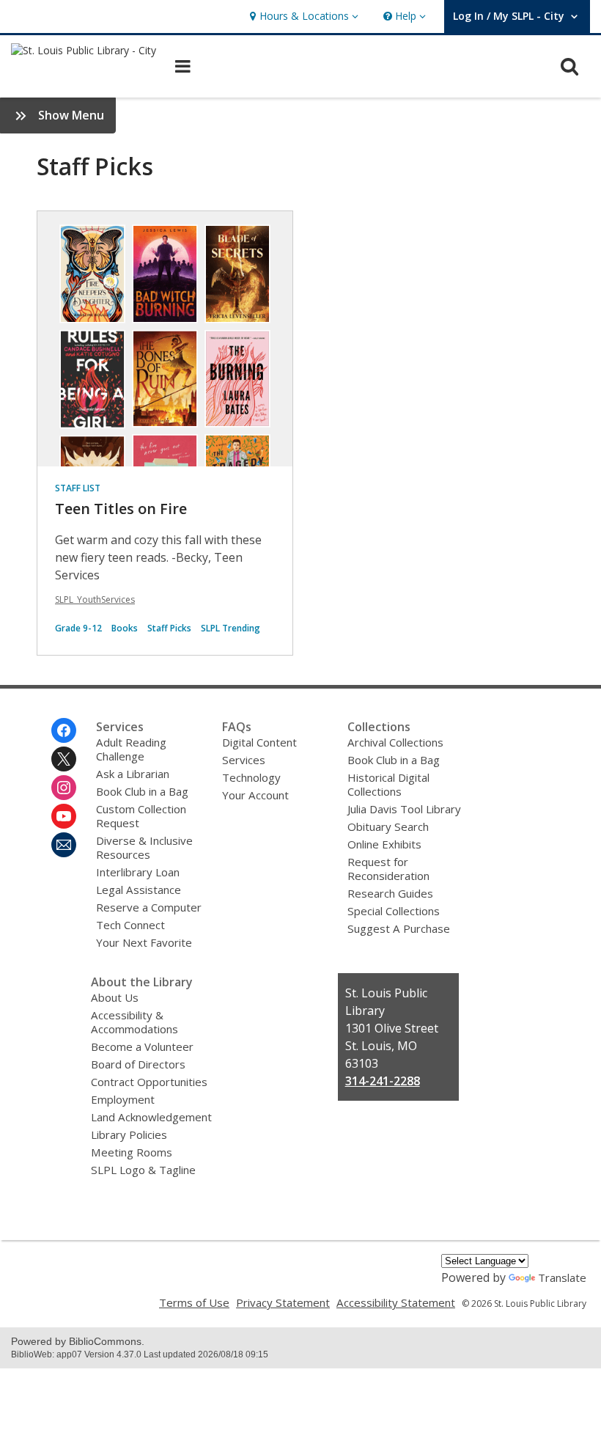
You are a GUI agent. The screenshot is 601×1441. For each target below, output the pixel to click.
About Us (115, 997)
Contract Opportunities (149, 1081)
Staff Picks (169, 628)
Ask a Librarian (132, 773)
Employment (123, 1099)
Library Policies (129, 1134)
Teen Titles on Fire (121, 508)
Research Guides (390, 893)
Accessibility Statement (395, 1302)
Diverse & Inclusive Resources (144, 847)
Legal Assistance (138, 889)
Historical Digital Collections (388, 784)
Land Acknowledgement (151, 1117)
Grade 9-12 (78, 628)
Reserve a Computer (149, 907)
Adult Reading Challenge (131, 749)
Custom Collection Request (141, 816)
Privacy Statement (283, 1302)
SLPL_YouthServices (95, 599)
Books (124, 628)
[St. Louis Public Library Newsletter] (63, 844)
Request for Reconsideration (388, 868)
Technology (251, 777)
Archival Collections (395, 742)
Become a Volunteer (142, 1046)
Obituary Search (388, 826)
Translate (562, 1277)
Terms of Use (194, 1302)
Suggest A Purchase (398, 928)
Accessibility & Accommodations (134, 1022)
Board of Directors (138, 1064)
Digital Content (259, 742)
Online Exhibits (384, 844)
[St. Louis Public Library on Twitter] (63, 759)
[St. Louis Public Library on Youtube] (63, 816)
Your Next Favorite (144, 942)
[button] (302, 16)
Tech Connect (130, 924)
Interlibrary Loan (138, 872)
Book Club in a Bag (142, 791)
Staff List (77, 488)
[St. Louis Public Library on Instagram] (63, 787)
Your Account (255, 795)
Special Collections (393, 910)
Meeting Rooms (131, 1152)
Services (243, 759)
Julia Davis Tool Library (404, 809)
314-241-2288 (382, 1081)
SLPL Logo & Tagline (143, 1169)
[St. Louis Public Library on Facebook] (63, 730)
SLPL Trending (230, 628)
